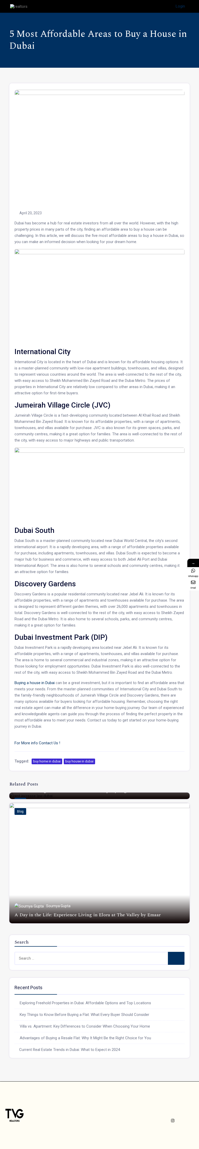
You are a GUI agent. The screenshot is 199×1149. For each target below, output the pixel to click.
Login (180, 6)
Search (176, 958)
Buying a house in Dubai (35, 682)
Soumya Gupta (58, 906)
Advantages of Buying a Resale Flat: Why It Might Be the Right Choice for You (85, 1038)
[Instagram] (172, 1120)
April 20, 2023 (30, 213)
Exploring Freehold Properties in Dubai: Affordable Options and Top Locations (85, 1003)
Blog (20, 811)
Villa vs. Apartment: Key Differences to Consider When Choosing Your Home (85, 1026)
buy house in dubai (79, 761)
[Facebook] (167, 1110)
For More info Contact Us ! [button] (37, 743)
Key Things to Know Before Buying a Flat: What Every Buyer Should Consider (84, 1014)
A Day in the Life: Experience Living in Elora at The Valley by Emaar (88, 914)
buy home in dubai (47, 761)
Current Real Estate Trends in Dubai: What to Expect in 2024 (69, 1049)
